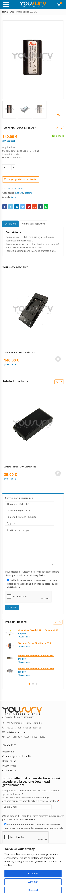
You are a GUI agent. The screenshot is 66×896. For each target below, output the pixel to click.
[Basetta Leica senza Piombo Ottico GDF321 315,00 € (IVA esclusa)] (61, 128)
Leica (13, 197)
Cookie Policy (9, 770)
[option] (32, 59)
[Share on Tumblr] (40, 206)
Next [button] (58, 59)
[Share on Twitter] (10, 206)
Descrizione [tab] (10, 223)
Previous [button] (8, 59)
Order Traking (9, 760)
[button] (61, 117)
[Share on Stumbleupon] (34, 206)
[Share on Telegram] (22, 206)
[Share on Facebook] (4, 206)
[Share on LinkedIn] (16, 206)
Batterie (19, 192)
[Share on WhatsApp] (46, 206)
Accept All (33, 873)
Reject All (33, 890)
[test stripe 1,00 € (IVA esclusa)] (57, 128)
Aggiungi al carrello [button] (58, 359)
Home (5, 11)
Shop (12, 11)
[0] (58, 4)
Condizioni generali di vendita (16, 756)
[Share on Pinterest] (28, 206)
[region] (33, 870)
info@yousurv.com (16, 732)
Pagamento (8, 751)
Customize (33, 881)
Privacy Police (38, 575)
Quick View (34, 352)
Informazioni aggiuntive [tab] (33, 223)
